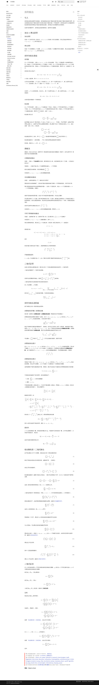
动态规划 (39, 5)
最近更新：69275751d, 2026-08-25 (84, 681)
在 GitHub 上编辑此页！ (46, 655)
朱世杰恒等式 (34, 535)
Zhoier (37, 657)
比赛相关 (12, 5)
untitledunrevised (65, 659)
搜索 (34, 5)
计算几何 (63, 5)
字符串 (44, 5)
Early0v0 (33, 661)
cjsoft (67, 657)
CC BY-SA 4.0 (41, 664)
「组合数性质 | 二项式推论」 (34, 620)
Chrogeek (28, 661)
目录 (78, 11)
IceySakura (58, 661)
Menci (62, 661)
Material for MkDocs (15, 683)
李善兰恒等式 (41, 559)
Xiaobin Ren (34, 663)
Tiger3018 (70, 661)
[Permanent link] (29, 17)
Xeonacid (54, 657)
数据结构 (54, 5)
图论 (58, 5)
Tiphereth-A (49, 657)
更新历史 (49, 653)
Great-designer (62, 657)
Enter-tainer (35, 659)
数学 (49, 5)
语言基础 (24, 5)
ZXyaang (56, 663)
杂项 (68, 5)
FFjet (42, 661)
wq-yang (28, 663)
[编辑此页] (73, 12)
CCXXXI (72, 659)
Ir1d (40, 657)
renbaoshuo (48, 659)
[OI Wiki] (7, 1)
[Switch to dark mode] (55, 1)
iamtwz (52, 661)
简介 (7, 5)
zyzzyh (60, 663)
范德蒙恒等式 (58, 501)
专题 (72, 5)
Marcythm (41, 659)
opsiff (66, 661)
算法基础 (30, 5)
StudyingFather (55, 659)
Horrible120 (47, 661)
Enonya (38, 661)
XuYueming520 (41, 663)
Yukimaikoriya (49, 663)
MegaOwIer (28, 659)
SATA (47, 664)
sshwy (43, 657)
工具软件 (18, 5)
